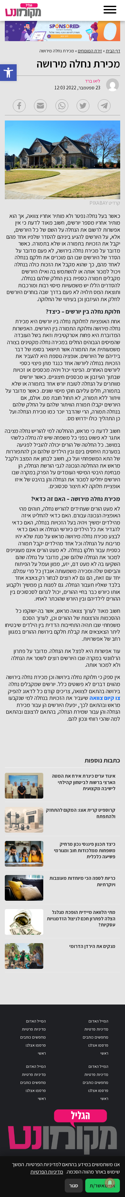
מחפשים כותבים (95, 1037)
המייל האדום (98, 1021)
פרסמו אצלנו (98, 1045)
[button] (8, 72)
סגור (73, 1185)
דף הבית (113, 51)
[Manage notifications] (110, 1183)
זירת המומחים (90, 51)
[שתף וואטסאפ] (61, 105)
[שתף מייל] (40, 105)
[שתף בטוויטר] (83, 105)
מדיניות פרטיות (96, 1029)
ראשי (104, 1053)
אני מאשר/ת (102, 1185)
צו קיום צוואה (104, 697)
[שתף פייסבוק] (19, 105)
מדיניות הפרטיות (46, 1171)
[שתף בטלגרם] (104, 105)
